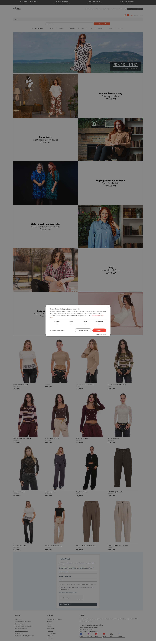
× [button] (107, 306)
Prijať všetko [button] (99, 330)
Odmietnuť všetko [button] (83, 330)
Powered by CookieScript (101, 334)
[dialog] (78, 320)
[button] (57, 330)
